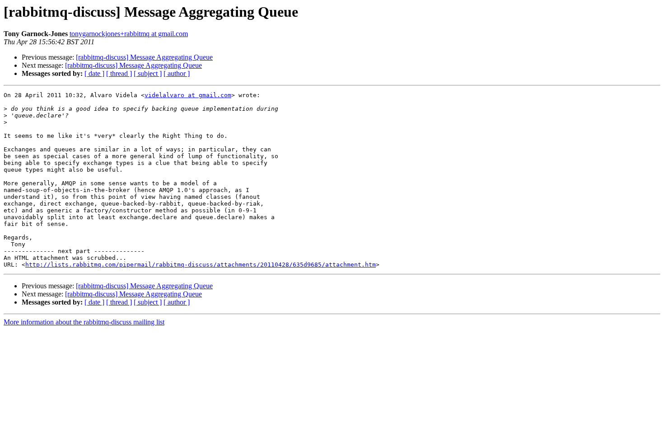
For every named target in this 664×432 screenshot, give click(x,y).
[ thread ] (119, 73)
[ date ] (94, 73)
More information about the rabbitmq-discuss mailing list (84, 322)
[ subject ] (148, 73)
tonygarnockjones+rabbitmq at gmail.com (129, 34)
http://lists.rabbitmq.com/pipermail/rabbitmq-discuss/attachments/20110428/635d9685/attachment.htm (200, 264)
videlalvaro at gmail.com (188, 95)
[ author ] (177, 73)
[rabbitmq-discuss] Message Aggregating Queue (144, 57)
